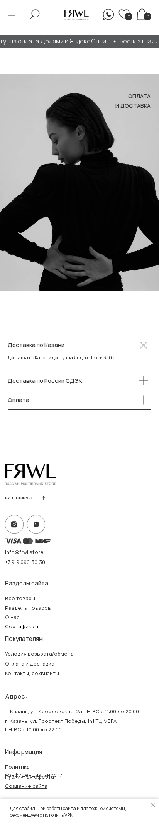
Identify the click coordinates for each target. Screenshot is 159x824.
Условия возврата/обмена (39, 653)
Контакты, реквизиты (32, 673)
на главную (18, 497)
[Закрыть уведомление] (153, 805)
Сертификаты (23, 626)
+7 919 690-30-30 (25, 562)
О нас (12, 617)
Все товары (20, 598)
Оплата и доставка (29, 663)
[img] (142, 14)
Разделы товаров (28, 607)
